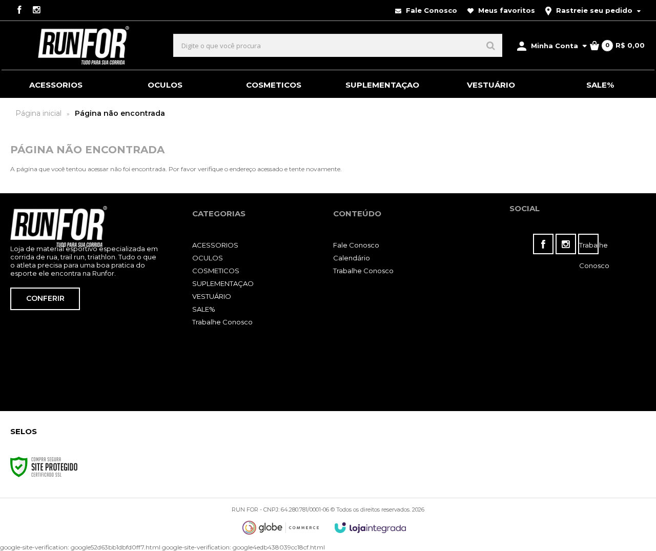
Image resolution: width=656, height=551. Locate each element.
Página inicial (38, 113)
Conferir (45, 298)
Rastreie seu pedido (594, 10)
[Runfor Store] (83, 45)
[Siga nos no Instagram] (36, 10)
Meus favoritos (505, 10)
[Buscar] (490, 45)
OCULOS (207, 258)
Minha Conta (554, 46)
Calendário (351, 258)
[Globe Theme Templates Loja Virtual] (280, 528)
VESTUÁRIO (211, 296)
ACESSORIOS (215, 245)
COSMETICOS (215, 271)
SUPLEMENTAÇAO (223, 283)
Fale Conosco (430, 10)
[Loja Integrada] (370, 527)
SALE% (203, 309)
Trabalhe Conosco (222, 322)
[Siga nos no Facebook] (19, 10)
